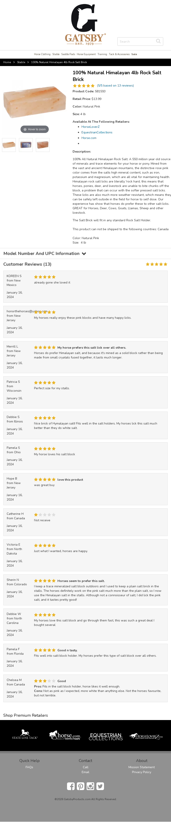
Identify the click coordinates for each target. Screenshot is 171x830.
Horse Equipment (86, 54)
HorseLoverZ (90, 127)
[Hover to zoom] (34, 102)
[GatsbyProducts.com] (85, 24)
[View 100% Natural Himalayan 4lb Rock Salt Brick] (9, 145)
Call (85, 767)
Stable (55, 54)
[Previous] (5, 145)
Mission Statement (141, 767)
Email (85, 772)
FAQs (29, 767)
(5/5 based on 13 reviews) (115, 85)
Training (102, 54)
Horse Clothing (42, 54)
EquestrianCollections (96, 132)
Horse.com (88, 138)
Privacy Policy (141, 772)
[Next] (64, 145)
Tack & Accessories (119, 54)
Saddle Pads (68, 54)
